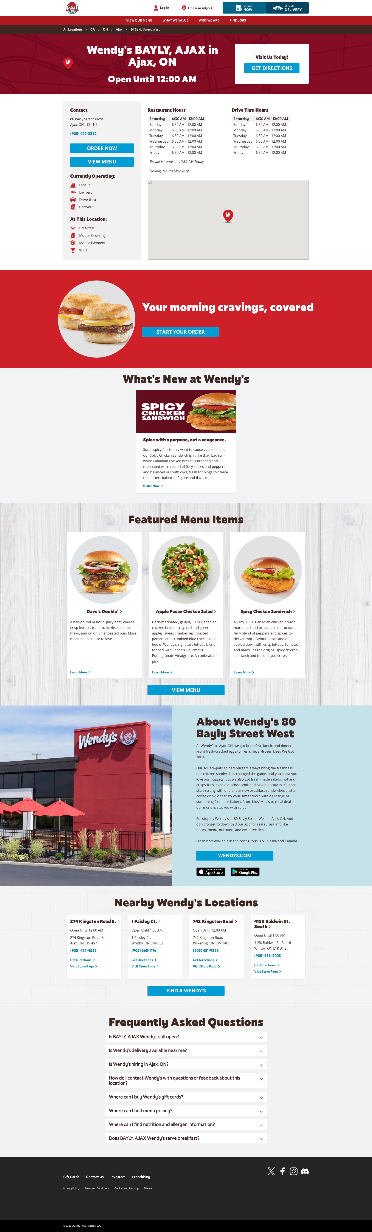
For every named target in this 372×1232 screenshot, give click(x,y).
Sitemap (148, 1188)
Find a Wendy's (186, 990)
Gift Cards (71, 1177)
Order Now (102, 148)
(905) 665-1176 (144, 950)
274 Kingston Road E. (93, 921)
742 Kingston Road (213, 921)
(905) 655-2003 (267, 955)
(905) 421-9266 (206, 950)
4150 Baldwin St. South (272, 923)
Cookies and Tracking (127, 1188)
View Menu (102, 162)
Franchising (141, 1177)
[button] (228, 216)
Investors (117, 1177)
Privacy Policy (71, 1188)
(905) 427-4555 (83, 950)
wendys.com (235, 855)
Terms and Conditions (97, 1188)
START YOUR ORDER (181, 332)
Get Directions (272, 68)
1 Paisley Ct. (144, 921)
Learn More (78, 672)
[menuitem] (139, 21)
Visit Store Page (82, 966)
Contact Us (95, 1177)
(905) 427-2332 (83, 133)
